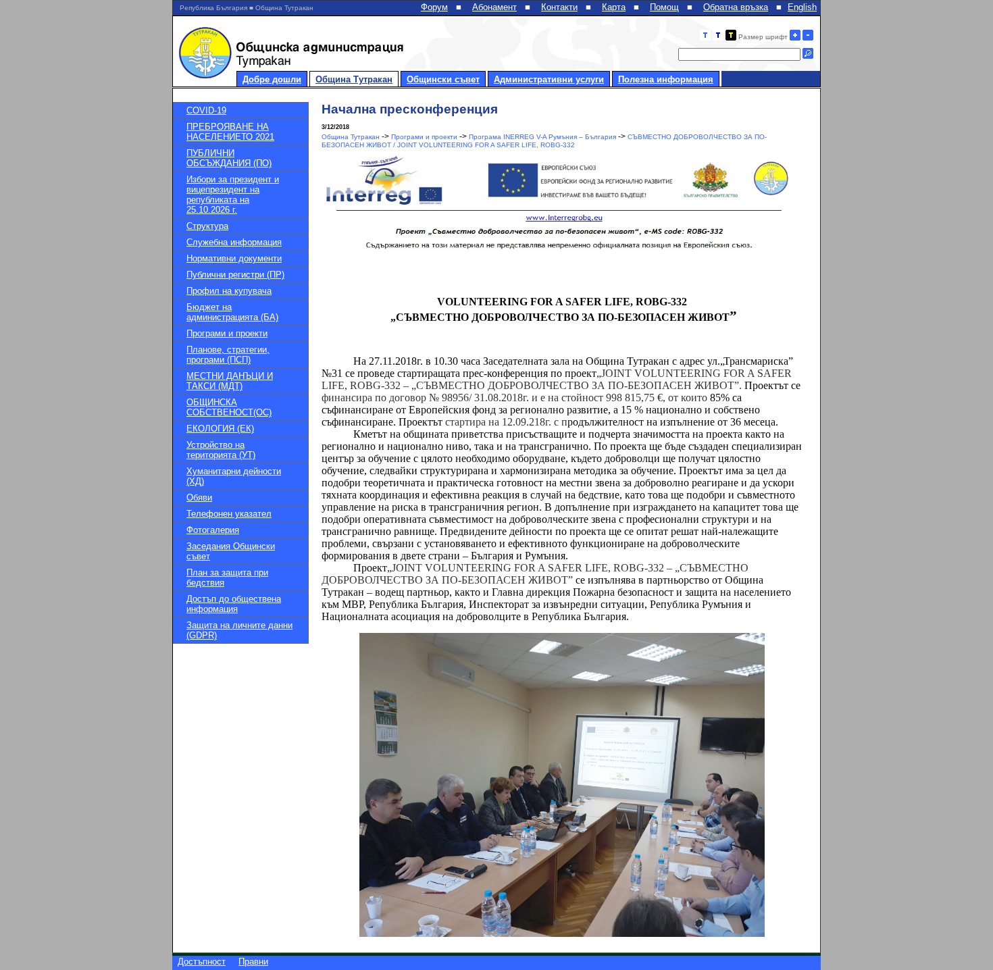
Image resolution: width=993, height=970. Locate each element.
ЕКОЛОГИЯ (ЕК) (220, 429)
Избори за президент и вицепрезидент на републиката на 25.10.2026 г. (232, 194)
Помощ (664, 7)
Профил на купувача (229, 291)
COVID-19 (206, 110)
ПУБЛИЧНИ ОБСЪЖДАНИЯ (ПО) (229, 158)
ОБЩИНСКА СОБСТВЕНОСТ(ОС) (229, 407)
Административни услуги (549, 79)
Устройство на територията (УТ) (220, 450)
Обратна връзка (735, 7)
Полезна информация (665, 79)
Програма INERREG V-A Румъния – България (542, 137)
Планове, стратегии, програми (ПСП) (228, 354)
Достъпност (202, 961)
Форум (434, 7)
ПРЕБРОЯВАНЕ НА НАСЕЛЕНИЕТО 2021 (230, 132)
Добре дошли (272, 79)
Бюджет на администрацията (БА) (232, 312)
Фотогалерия (212, 530)
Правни (253, 961)
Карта (614, 7)
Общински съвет (443, 79)
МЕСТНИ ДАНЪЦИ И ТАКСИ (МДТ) (229, 381)
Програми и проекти (227, 333)
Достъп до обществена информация (233, 604)
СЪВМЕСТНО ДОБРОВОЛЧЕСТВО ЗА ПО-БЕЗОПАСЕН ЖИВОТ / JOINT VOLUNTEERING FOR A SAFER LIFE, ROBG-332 (544, 141)
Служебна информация (234, 242)
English (802, 7)
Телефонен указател (229, 514)
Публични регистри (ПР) (235, 275)
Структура (207, 226)
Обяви (199, 497)
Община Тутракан (353, 79)
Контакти (559, 7)
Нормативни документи (234, 258)
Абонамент (494, 7)
